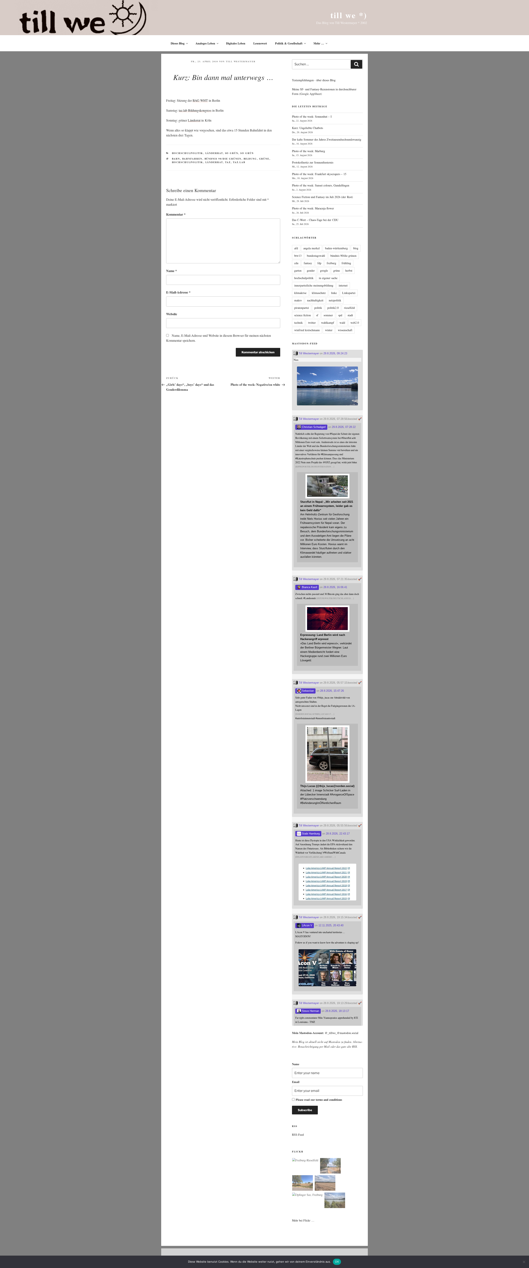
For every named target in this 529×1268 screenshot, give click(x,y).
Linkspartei (348, 293)
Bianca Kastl (309, 587)
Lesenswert (260, 43)
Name (171, 270)
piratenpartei (301, 308)
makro (298, 300)
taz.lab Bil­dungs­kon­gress (195, 110)
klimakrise (300, 293)
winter (328, 330)
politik (318, 308)
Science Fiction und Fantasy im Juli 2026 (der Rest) (322, 197)
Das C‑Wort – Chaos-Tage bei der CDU (315, 220)
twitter (312, 323)
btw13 (297, 256)
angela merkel (311, 248)
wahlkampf (327, 323)
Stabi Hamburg (310, 833)
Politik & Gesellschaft (289, 43)
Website (171, 314)
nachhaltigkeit (315, 300)
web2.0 (354, 323)
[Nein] (524, 1262)
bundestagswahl (316, 256)
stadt (350, 315)
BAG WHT (200, 100)
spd (340, 315)
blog (355, 248)
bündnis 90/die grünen (223, 158)
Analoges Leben (205, 43)
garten (297, 270)
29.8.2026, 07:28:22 (344, 427)
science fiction (302, 315)
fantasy (308, 263)
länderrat (214, 162)
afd (296, 248)
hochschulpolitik (187, 162)
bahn (176, 158)
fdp (319, 263)
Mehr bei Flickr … (303, 1220)
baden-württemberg (336, 248)
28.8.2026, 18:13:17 (337, 1010)
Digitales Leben (235, 43)
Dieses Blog (178, 43)
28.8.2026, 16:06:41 (335, 587)
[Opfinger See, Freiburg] (307, 1195)
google (324, 270)
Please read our (319, 1099)
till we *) (348, 15)
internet (343, 285)
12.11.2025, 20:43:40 (330, 925)
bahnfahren (192, 158)
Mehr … (318, 43)
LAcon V (306, 925)
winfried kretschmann (307, 330)
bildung (250, 158)
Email (295, 1082)
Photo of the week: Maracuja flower (313, 208)
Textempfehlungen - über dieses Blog (314, 80)
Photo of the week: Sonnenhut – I (312, 116)
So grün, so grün (239, 153)
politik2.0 (333, 308)
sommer (328, 315)
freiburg (331, 263)
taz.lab (239, 162)
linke (334, 293)
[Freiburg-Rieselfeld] (305, 1160)
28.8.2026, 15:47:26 (332, 690)
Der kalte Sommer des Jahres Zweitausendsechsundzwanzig (326, 139)
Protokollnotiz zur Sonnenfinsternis (312, 162)
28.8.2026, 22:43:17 (338, 833)
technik (298, 323)
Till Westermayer (240, 61)
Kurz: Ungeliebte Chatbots (307, 128)
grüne (264, 158)
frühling (346, 263)
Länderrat (214, 153)
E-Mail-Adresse (178, 292)
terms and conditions (329, 1099)
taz (228, 162)
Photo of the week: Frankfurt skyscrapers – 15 (319, 174)
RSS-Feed (298, 1135)
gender (311, 270)
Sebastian (307, 690)
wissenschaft (345, 330)
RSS (354, 1046)
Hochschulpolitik (187, 153)
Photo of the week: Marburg (308, 151)
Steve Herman (310, 1010)
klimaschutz (319, 293)
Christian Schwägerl (313, 427)
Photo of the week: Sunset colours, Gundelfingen (320, 185)
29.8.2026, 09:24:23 (335, 353)
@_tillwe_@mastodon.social (341, 1033)
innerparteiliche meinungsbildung (313, 285)
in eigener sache (328, 278)
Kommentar (176, 214)
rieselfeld (349, 308)
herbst (348, 270)
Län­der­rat (194, 120)
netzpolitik (335, 300)
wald (342, 323)
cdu (296, 263)
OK (337, 1261)
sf (317, 315)
